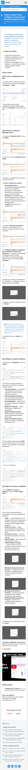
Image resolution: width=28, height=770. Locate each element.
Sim (19, 713)
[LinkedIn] (12, 766)
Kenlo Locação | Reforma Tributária (13, 742)
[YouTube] (15, 766)
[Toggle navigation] (25, 2)
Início (2, 6)
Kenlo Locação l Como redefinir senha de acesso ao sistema (15, 751)
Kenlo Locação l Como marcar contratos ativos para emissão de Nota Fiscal (15, 760)
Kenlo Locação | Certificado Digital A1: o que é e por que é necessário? (14, 734)
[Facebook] (8, 766)
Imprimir (7, 723)
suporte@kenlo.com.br (8, 700)
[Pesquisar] (25, 9)
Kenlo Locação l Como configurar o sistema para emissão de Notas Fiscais (14, 730)
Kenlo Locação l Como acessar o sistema (15, 748)
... (7, 6)
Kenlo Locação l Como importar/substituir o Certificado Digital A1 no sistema (15, 739)
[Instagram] (19, 766)
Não (10, 713)
